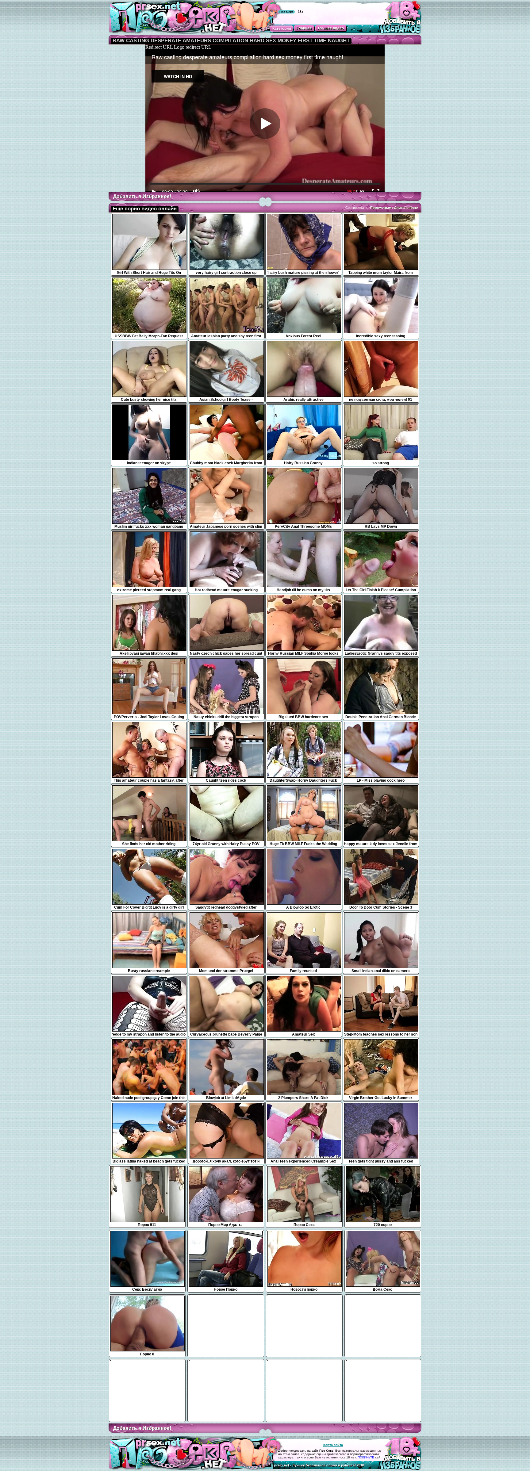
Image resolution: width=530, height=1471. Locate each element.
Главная (304, 28)
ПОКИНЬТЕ (366, 1457)
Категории (281, 28)
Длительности (406, 207)
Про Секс (286, 11)
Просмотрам (380, 207)
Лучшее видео (331, 28)
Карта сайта (333, 1445)
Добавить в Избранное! (142, 196)
